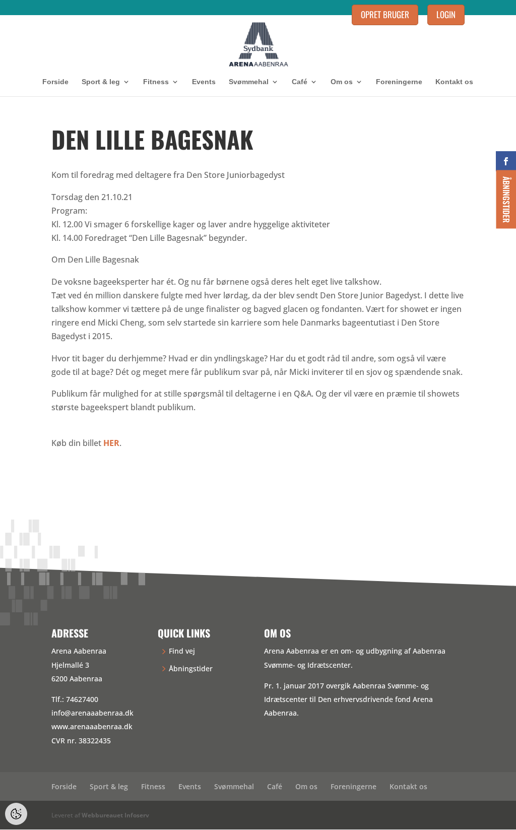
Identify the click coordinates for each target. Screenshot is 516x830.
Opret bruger (385, 14)
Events (204, 82)
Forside (55, 82)
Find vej (182, 651)
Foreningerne (399, 82)
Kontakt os (454, 82)
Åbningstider (191, 668)
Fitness (156, 82)
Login (446, 14)
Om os (342, 82)
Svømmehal (249, 82)
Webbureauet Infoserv (115, 815)
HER (111, 443)
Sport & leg (101, 82)
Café (299, 82)
